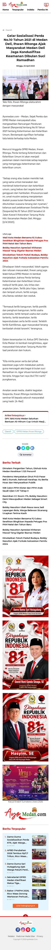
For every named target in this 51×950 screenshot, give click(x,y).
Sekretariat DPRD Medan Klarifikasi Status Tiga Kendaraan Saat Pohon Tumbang (16, 880)
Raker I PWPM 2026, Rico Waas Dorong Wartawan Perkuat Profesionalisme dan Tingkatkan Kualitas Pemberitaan (18, 893)
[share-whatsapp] (28, 448)
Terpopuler (18, 9)
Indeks (30, 9)
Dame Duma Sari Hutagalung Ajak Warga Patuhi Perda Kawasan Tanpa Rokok (18, 866)
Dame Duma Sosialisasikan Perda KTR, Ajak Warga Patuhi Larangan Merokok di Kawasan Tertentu (18, 839)
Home (6, 9)
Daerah (8, 431)
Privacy (40, 936)
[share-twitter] (23, 448)
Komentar (26, 455)
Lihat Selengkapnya (25, 906)
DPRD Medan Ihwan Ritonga (29, 431)
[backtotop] (25, 916)
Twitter (34, 933)
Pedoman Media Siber (25, 936)
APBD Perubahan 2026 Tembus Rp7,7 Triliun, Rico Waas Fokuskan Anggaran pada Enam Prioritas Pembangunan (18, 853)
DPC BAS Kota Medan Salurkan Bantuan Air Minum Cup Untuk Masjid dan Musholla (25, 420)
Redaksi (11, 936)
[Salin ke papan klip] (32, 448)
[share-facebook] (19, 448)
